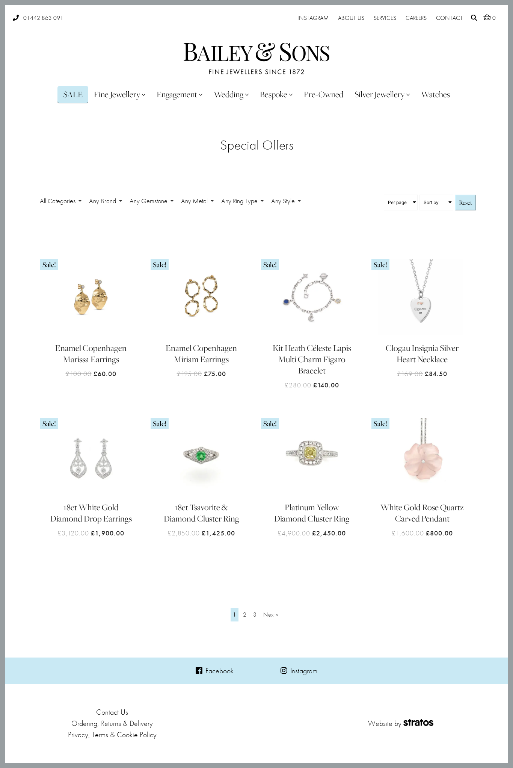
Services (385, 18)
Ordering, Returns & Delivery (112, 723)
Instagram (313, 18)
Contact (449, 18)
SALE (73, 94)
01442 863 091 (43, 18)
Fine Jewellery (117, 94)
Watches (435, 94)
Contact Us (112, 712)
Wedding (228, 94)
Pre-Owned (323, 94)
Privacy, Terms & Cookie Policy (112, 734)
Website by (384, 723)
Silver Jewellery (379, 94)
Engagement (177, 94)
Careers (416, 18)
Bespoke (273, 94)
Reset (465, 202)
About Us (351, 18)
